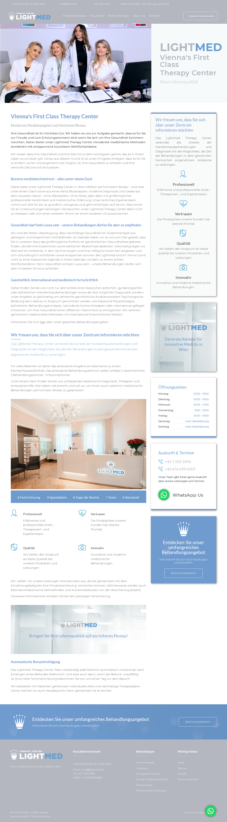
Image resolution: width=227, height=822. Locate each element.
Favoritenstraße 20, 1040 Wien (28, 3)
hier (42, 322)
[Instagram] (214, 4)
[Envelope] (136, 115)
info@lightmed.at (68, 3)
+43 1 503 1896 (101, 3)
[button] (200, 16)
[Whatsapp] (143, 115)
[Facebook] (209, 4)
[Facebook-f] (123, 115)
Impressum (189, 812)
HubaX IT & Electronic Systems (36, 816)
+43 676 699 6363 (180, 469)
